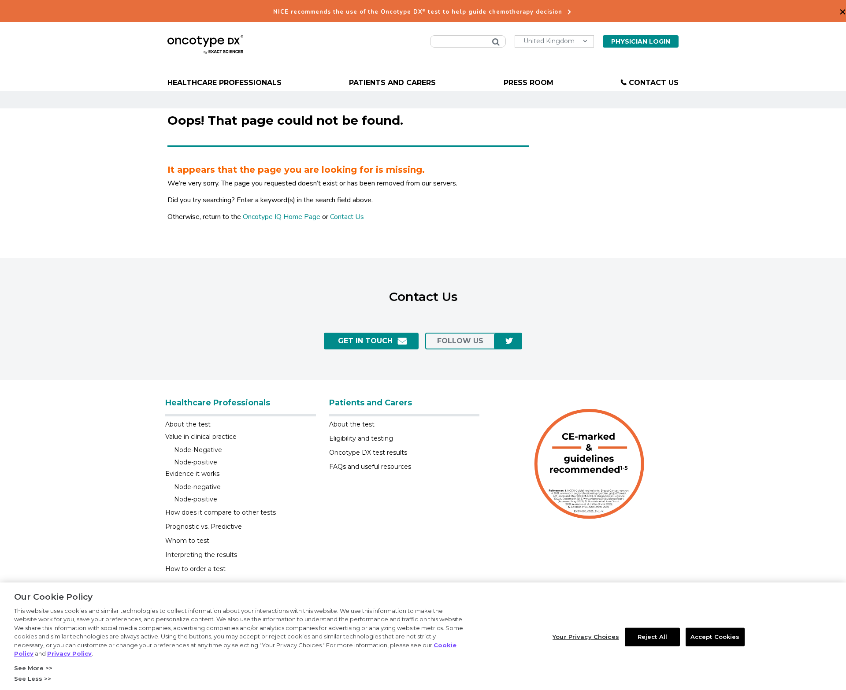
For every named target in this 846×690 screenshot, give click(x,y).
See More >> (33, 667)
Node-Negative (198, 450)
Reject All (652, 636)
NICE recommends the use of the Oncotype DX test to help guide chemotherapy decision (417, 12)
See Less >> (32, 678)
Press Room (528, 82)
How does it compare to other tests (220, 512)
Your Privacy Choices (586, 636)
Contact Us (654, 82)
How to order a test (195, 569)
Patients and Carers (392, 82)
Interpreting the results (201, 555)
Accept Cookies (715, 636)
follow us (460, 341)
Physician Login (640, 41)
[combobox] (468, 41)
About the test (188, 424)
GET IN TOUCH (365, 341)
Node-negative (197, 487)
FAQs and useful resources (370, 467)
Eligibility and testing (361, 438)
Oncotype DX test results (368, 452)
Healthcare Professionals (224, 82)
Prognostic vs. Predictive (203, 526)
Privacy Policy (69, 653)
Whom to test (187, 541)
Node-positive (195, 462)
